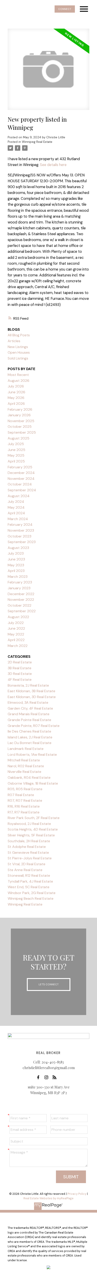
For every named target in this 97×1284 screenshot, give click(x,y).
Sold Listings (18, 358)
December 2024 (21, 472)
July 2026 (16, 386)
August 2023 (18, 547)
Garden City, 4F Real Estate (30, 708)
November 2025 (21, 421)
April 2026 (16, 403)
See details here (53, 164)
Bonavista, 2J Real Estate (28, 685)
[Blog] (56, 1077)
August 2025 (18, 438)
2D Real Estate (20, 662)
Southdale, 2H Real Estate (29, 841)
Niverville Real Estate (24, 771)
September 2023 (22, 542)
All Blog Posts (19, 335)
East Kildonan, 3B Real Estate (31, 691)
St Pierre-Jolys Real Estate (30, 858)
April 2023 (16, 570)
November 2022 (21, 599)
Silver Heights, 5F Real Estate (31, 835)
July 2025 (16, 444)
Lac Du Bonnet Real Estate (29, 742)
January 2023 (19, 588)
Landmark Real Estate (26, 748)
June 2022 (16, 628)
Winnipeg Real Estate (37, 142)
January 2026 (19, 415)
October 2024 (20, 484)
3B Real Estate (19, 668)
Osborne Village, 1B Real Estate (33, 783)
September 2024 (22, 490)
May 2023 (16, 565)
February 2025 (20, 467)
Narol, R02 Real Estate (26, 766)
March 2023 (18, 576)
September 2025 (22, 432)
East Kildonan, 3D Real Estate (32, 696)
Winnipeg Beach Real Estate (30, 898)
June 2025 (16, 449)
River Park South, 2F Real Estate (34, 817)
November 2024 (21, 478)
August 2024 (19, 496)
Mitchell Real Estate (24, 760)
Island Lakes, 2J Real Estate (30, 737)
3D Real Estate (20, 673)
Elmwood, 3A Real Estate (28, 702)
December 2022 (21, 594)
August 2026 (18, 380)
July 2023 (16, 553)
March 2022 (18, 645)
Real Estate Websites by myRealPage (48, 1198)
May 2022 (16, 634)
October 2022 (19, 605)
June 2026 (16, 392)
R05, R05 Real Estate (25, 789)
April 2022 (16, 639)
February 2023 (20, 582)
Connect (64, 9)
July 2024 (16, 501)
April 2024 (16, 513)
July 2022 (16, 622)
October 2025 (20, 426)
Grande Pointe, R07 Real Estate (34, 725)
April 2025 (16, 461)
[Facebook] (39, 1077)
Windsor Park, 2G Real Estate (31, 892)
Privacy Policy (77, 1194)
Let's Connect (49, 984)
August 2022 (18, 617)
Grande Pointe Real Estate (29, 719)
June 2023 (16, 559)
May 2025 (16, 455)
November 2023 (21, 530)
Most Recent (18, 374)
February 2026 (20, 409)
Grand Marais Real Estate (28, 714)
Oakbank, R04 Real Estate (29, 777)
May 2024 (16, 507)
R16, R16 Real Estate (24, 806)
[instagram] (47, 1077)
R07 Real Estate (21, 794)
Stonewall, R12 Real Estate (29, 875)
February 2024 (20, 524)
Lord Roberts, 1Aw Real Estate (32, 754)
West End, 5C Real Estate (28, 887)
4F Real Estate (20, 679)
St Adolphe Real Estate (27, 846)
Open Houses (19, 352)
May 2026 (16, 397)
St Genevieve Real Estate (28, 852)
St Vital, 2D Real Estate (26, 864)
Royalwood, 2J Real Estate (29, 823)
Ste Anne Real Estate (25, 869)
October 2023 (19, 536)
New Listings (18, 346)
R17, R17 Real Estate (23, 812)
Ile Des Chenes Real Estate (29, 731)
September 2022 (22, 611)
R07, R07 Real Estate (25, 800)
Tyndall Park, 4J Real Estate (30, 881)
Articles (14, 341)
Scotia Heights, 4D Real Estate (33, 829)
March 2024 (18, 519)
